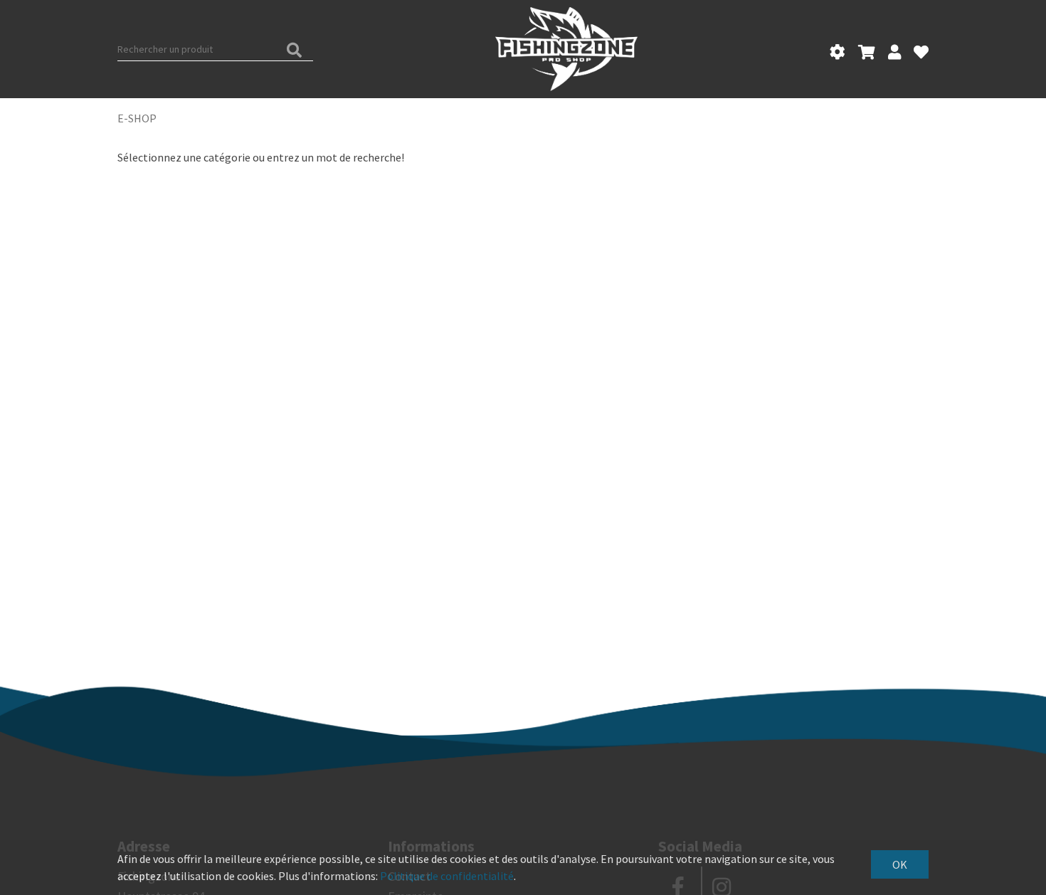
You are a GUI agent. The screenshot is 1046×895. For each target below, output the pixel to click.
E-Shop (137, 118)
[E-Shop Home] (566, 49)
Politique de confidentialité (447, 876)
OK (899, 864)
